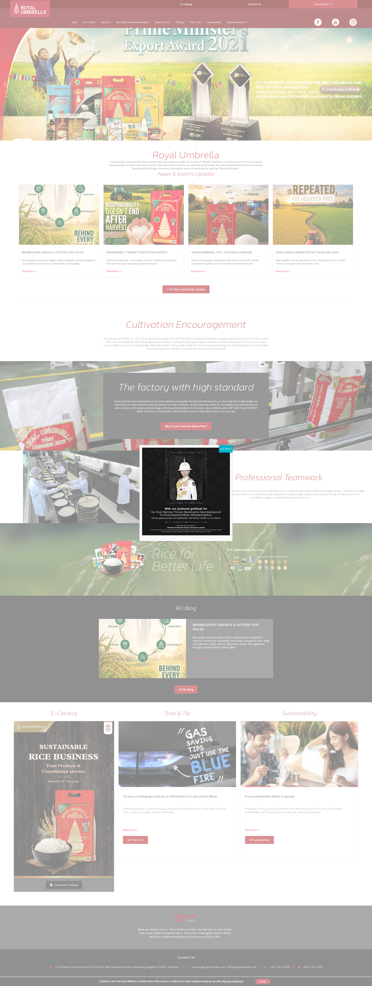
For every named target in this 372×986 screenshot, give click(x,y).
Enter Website (225, 448)
